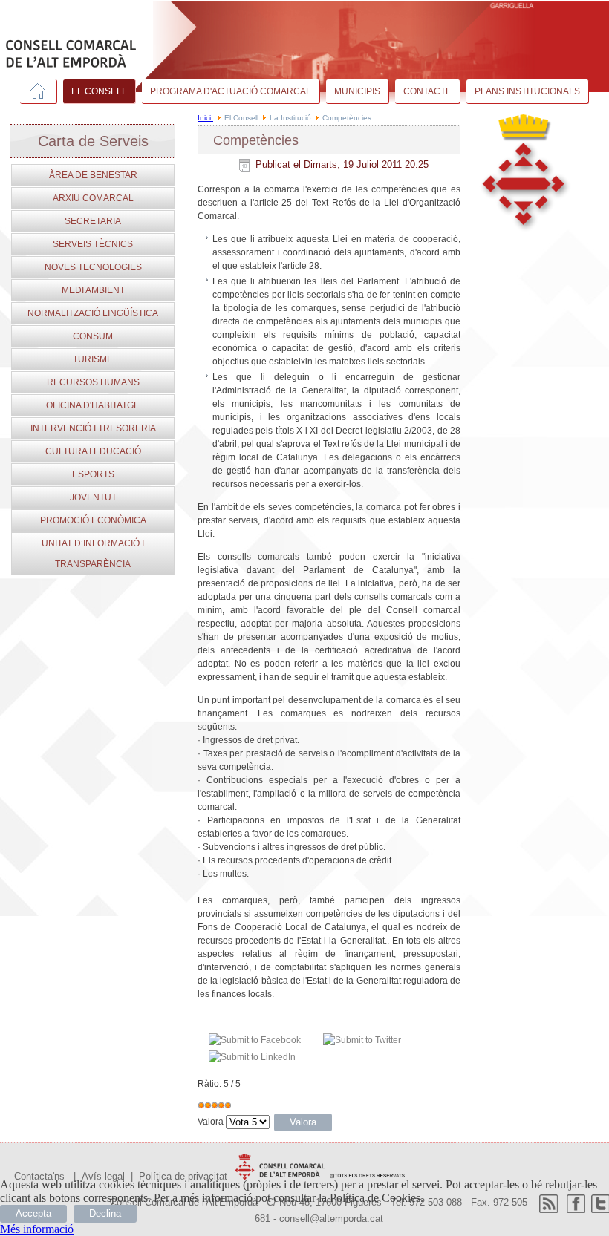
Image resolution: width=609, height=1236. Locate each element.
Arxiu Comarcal (93, 198)
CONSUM (93, 336)
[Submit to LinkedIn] (252, 1057)
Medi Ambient (93, 290)
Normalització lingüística (92, 313)
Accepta (33, 1213)
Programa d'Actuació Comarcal (230, 91)
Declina (105, 1213)
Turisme (93, 359)
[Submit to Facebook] (255, 1040)
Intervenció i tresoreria (93, 428)
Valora (211, 1121)
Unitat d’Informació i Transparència (93, 553)
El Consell (99, 91)
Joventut (93, 497)
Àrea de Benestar (93, 175)
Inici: (205, 118)
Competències (256, 140)
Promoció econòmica (93, 520)
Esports (93, 474)
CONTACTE (427, 91)
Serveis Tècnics (93, 244)
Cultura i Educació (93, 451)
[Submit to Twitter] (362, 1040)
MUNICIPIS (357, 91)
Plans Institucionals (527, 91)
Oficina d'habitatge (93, 405)
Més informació (37, 1229)
